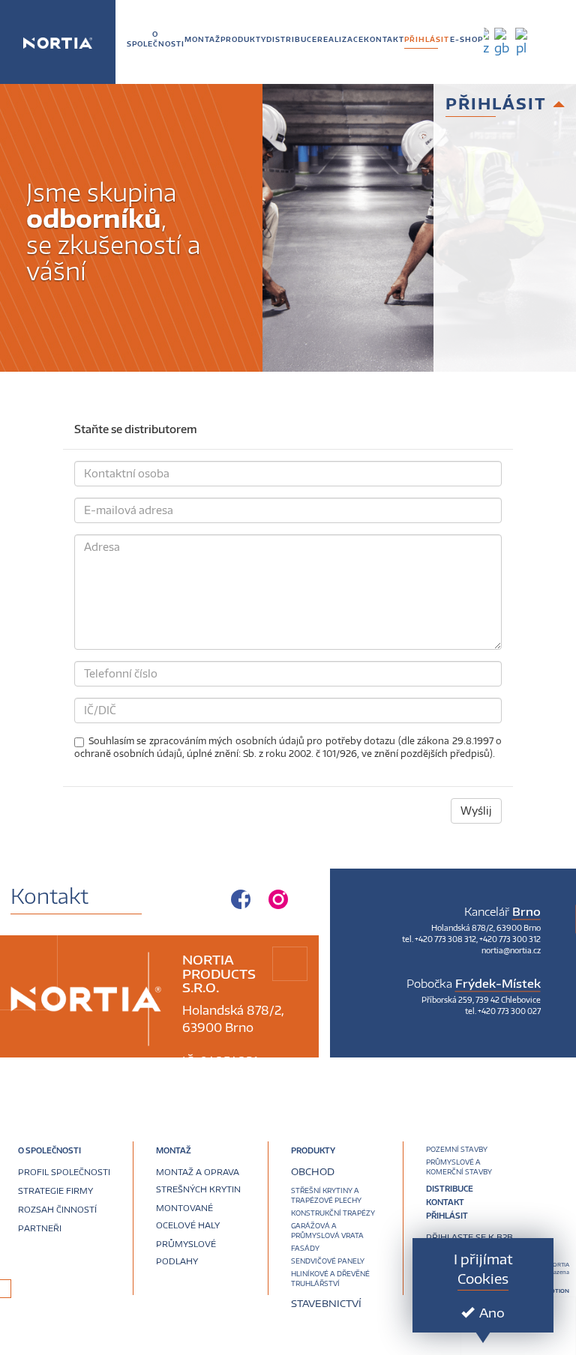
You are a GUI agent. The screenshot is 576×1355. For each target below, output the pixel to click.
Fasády (305, 1248)
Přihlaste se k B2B (469, 1237)
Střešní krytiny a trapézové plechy (326, 1195)
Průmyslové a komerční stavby (459, 1167)
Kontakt (445, 1202)
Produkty (313, 1151)
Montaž (173, 1151)
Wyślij (476, 810)
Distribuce (449, 1189)
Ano (492, 1312)
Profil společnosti (64, 1172)
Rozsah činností (57, 1209)
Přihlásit (447, 1215)
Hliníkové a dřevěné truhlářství (330, 1279)
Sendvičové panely (327, 1261)
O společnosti (49, 1151)
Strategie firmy (55, 1190)
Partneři (40, 1228)
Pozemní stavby (457, 1149)
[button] (202, 39)
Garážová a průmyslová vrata (327, 1231)
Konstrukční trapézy (333, 1213)
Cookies (483, 1278)
